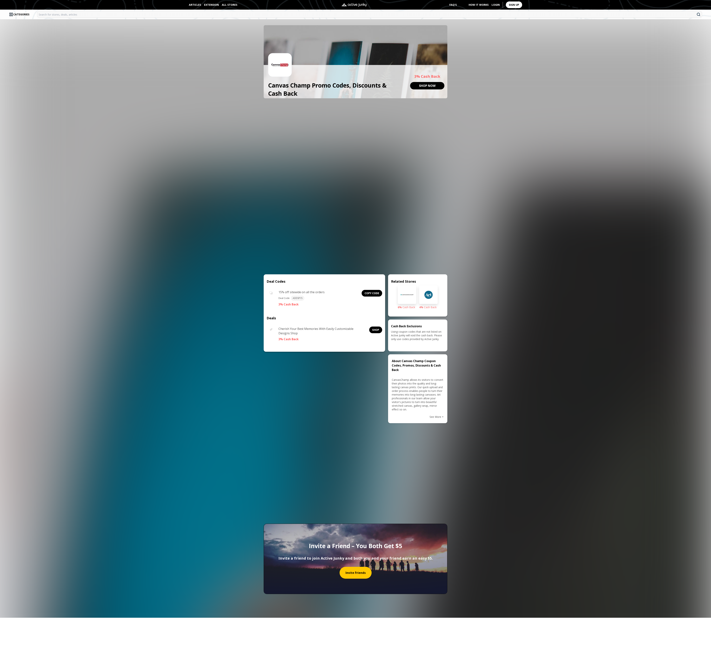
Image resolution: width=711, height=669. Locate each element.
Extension (211, 4)
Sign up (514, 4)
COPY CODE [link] (372, 293)
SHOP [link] (375, 330)
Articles (195, 4)
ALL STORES (229, 4)
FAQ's (453, 4)
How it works (479, 4)
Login (496, 4)
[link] (427, 85)
